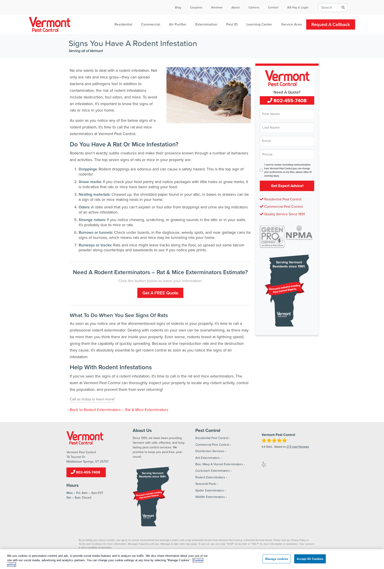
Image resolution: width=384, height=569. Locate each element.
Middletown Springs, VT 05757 (87, 461)
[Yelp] (263, 464)
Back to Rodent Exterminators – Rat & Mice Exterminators (119, 409)
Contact (273, 7)
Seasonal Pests (205, 483)
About (235, 7)
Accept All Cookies (310, 558)
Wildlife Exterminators (210, 497)
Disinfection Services (209, 451)
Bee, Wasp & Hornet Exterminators (219, 464)
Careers (253, 7)
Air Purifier (177, 24)
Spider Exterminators (209, 490)
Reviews (216, 7)
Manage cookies (276, 558)
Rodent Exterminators (210, 477)
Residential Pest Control (282, 199)
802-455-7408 (289, 100)
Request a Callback (330, 24)
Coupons (196, 7)
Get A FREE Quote (160, 292)
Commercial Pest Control (283, 206)
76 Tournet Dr (75, 457)
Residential (123, 24)
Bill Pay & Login (297, 7)
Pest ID (232, 24)
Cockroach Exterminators (212, 470)
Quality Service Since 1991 (284, 214)
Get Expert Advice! (287, 185)
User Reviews (298, 446)
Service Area (291, 24)
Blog (178, 7)
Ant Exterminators (207, 457)
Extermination (206, 24)
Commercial (150, 24)
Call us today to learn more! (92, 398)
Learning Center (259, 24)
